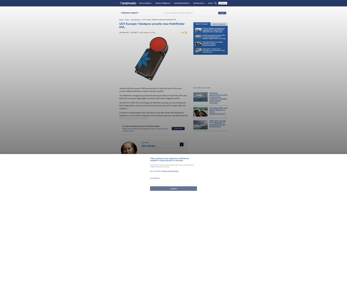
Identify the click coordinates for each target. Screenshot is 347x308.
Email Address (155, 178)
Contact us (222, 3)
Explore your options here (170, 171)
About (210, 3)
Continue (173, 189)
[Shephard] (128, 3)
